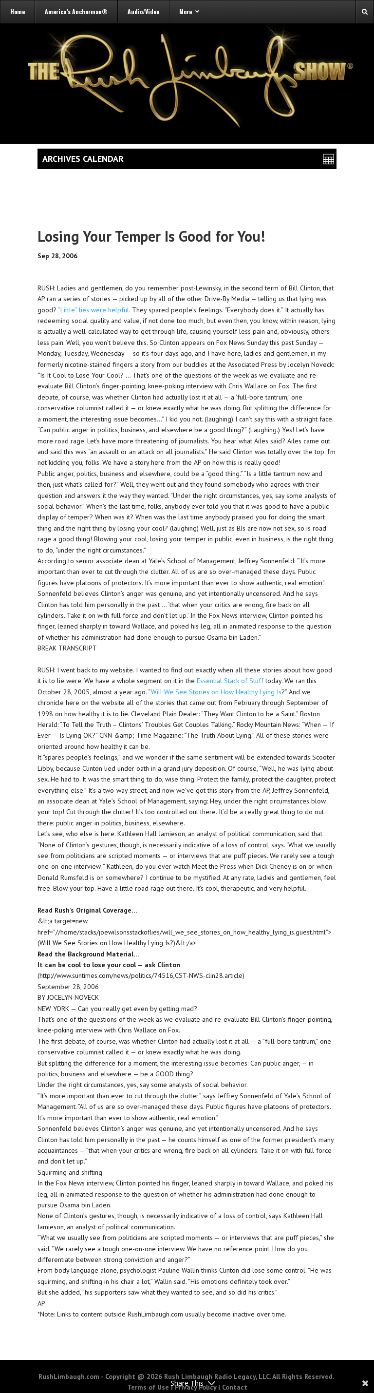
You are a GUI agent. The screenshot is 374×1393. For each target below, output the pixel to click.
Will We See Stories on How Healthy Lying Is (216, 691)
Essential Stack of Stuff (230, 680)
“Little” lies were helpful (93, 309)
